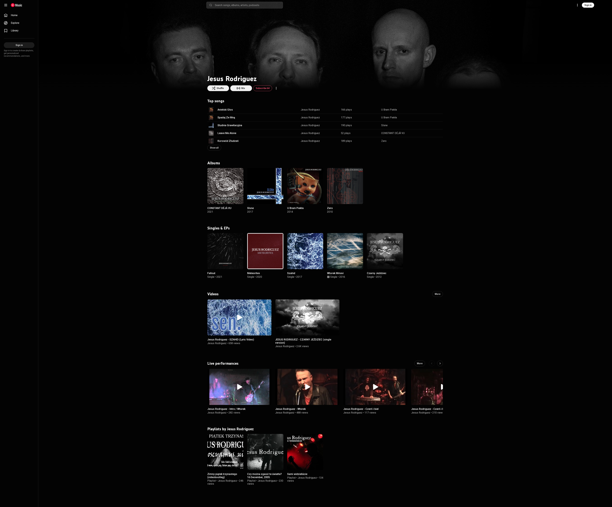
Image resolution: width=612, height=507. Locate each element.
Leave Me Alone (227, 133)
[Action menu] (276, 88)
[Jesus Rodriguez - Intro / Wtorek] (239, 387)
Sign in (588, 5)
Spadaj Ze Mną (226, 117)
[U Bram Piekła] (305, 186)
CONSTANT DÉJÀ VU (393, 133)
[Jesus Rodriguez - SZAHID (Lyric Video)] (239, 317)
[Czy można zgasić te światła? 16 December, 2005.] (265, 452)
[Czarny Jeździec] (385, 251)
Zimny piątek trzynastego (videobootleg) (222, 476)
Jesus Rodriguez (310, 109)
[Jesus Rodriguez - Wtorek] (307, 387)
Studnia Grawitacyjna (230, 125)
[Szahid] (305, 251)
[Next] (440, 363)
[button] (211, 109)
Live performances (222, 363)
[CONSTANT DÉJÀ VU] (225, 186)
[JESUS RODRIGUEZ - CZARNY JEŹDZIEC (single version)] (307, 317)
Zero (383, 140)
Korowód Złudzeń (228, 140)
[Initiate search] (210, 5)
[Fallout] (225, 251)
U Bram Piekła (389, 109)
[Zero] (345, 186)
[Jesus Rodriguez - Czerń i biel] (375, 387)
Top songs (215, 101)
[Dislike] (430, 110)
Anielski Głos (225, 109)
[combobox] (249, 5)
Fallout (211, 273)
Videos (213, 294)
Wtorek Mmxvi (335, 273)
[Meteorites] (265, 251)
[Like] (424, 110)
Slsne (384, 125)
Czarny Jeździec (376, 273)
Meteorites (253, 273)
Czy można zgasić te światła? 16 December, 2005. (264, 476)
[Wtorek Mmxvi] (345, 251)
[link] (19, 15)
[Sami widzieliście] (305, 452)
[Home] (16, 5)
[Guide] (6, 5)
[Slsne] (265, 186)
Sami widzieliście (297, 474)
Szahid (291, 273)
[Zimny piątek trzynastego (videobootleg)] (225, 452)
